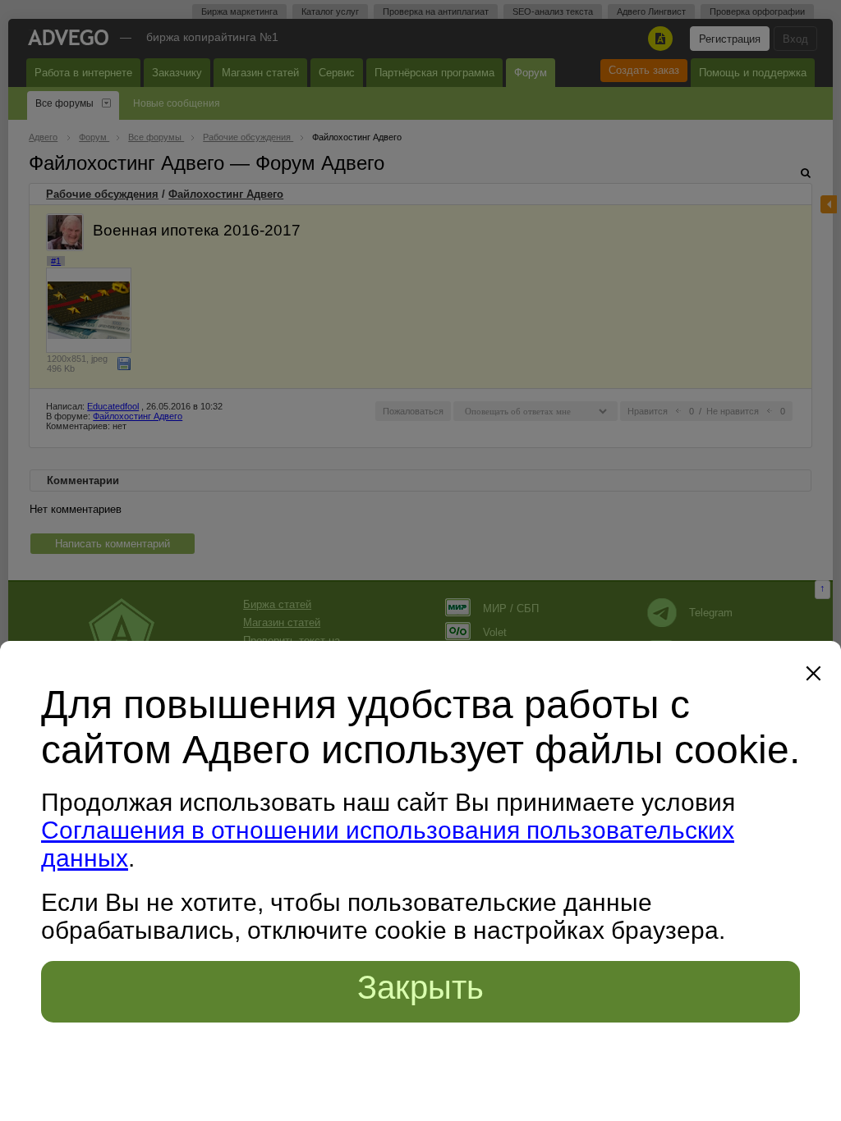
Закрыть (420, 987)
